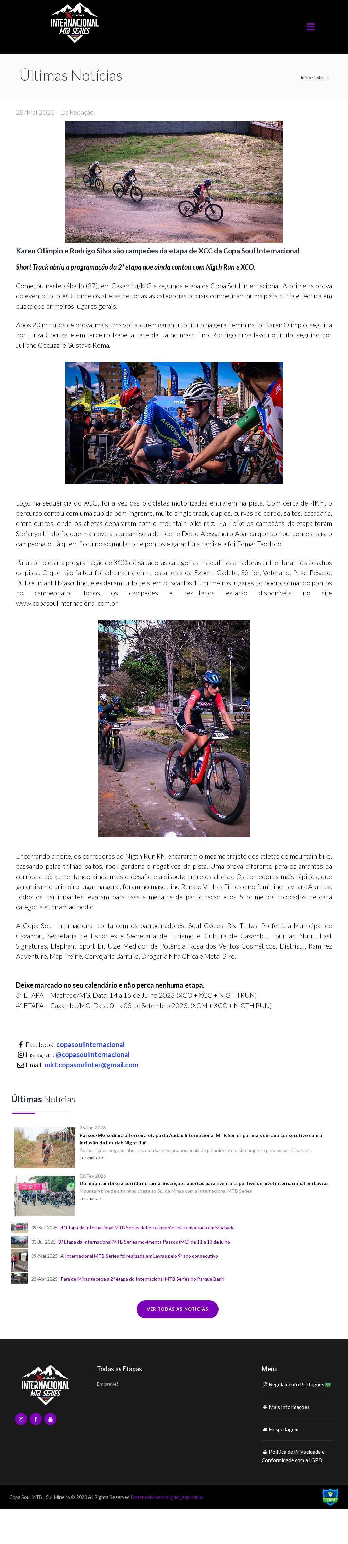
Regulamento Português (296, 1384)
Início (306, 77)
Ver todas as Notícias (177, 1309)
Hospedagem (283, 1429)
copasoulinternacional (90, 1044)
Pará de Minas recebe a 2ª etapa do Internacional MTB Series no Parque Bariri (142, 1279)
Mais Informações (289, 1407)
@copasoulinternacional (93, 1054)
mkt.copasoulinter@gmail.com (91, 1065)
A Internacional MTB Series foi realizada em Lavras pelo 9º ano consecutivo (139, 1256)
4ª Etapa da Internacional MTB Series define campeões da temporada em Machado (147, 1227)
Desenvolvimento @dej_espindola (166, 1497)
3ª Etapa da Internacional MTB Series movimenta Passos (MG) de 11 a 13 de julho (144, 1242)
